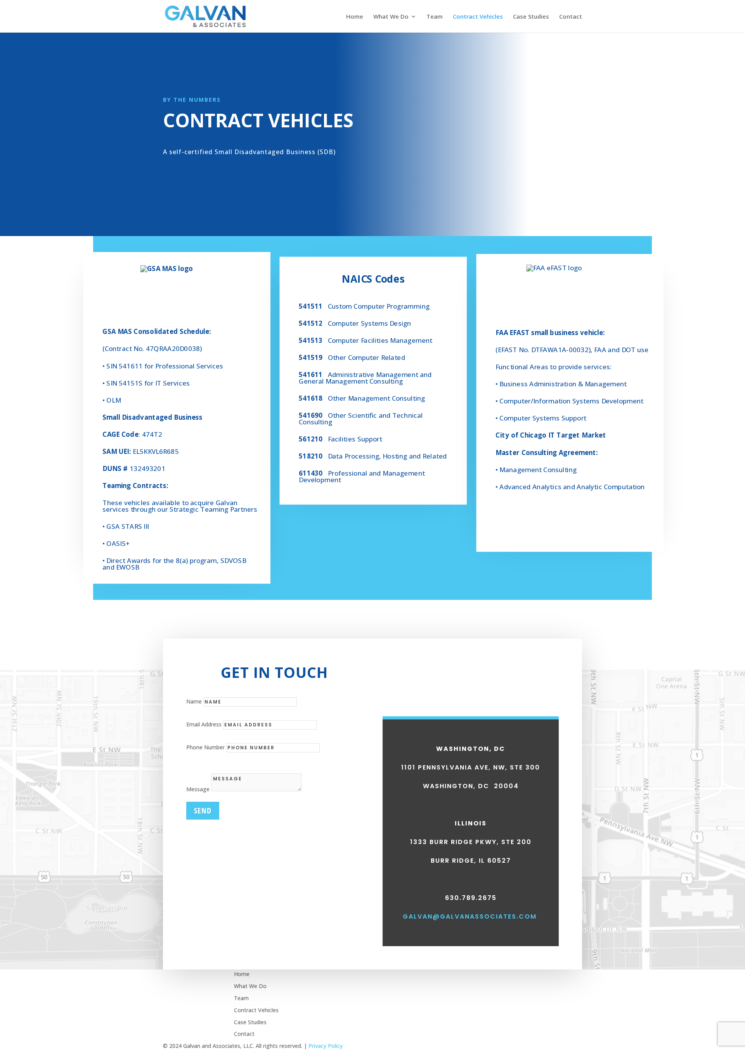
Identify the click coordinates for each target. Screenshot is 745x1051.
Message (198, 789)
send (202, 810)
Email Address (204, 724)
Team (434, 17)
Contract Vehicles (478, 17)
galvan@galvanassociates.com (470, 916)
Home (354, 17)
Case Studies (531, 17)
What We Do (391, 17)
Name (194, 701)
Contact (570, 17)
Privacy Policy (325, 1045)
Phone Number (205, 747)
